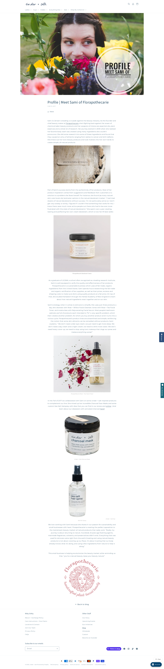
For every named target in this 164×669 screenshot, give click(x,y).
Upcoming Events (88, 621)
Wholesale (86, 631)
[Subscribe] (57, 648)
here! (102, 409)
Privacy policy (64, 664)
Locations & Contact (32, 624)
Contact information (87, 664)
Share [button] (52, 111)
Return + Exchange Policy (34, 618)
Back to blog (83, 604)
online (108, 406)
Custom (85, 634)
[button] (28, 10)
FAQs (27, 634)
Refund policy (54, 664)
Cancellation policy (100, 664)
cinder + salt (33, 664)
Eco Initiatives (87, 624)
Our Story (85, 618)
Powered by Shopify (43, 664)
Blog (84, 628)
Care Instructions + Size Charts (36, 621)
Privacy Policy (30, 631)
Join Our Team (30, 628)
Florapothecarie (72, 123)
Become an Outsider (89, 638)
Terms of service (75, 664)
